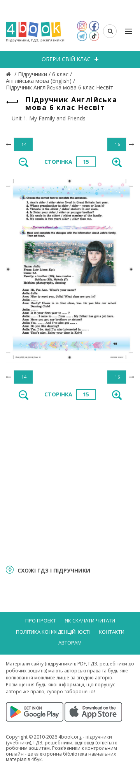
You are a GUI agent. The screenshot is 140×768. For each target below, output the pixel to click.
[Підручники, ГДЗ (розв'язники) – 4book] (9, 74)
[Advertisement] (70, 482)
